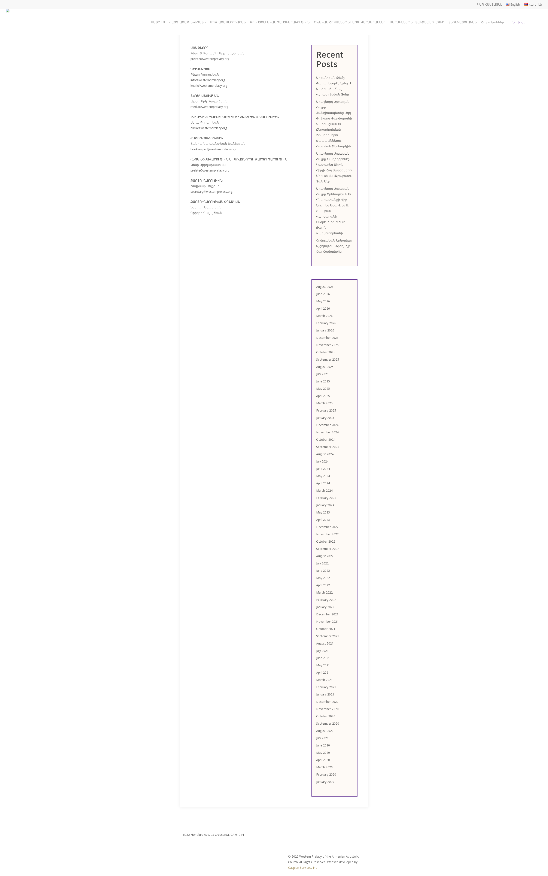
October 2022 (325, 541)
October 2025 (325, 352)
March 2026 (324, 316)
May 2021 (323, 665)
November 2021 (327, 621)
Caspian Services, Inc (302, 868)
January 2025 (325, 418)
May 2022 (323, 578)
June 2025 (323, 381)
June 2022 (323, 571)
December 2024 (327, 425)
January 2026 (325, 330)
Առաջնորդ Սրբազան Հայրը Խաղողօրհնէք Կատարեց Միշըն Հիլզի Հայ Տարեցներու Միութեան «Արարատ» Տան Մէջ (334, 167)
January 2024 (325, 505)
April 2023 (323, 520)
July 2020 (322, 738)
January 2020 (325, 782)
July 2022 (322, 563)
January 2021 (325, 694)
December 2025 (327, 338)
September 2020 (327, 723)
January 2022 (325, 607)
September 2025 (327, 359)
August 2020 (325, 731)
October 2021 (325, 629)
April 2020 (323, 760)
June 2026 (323, 294)
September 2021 (327, 636)
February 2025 (326, 410)
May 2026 (323, 301)
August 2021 (325, 643)
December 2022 (327, 527)
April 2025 (323, 396)
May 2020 (323, 753)
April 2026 (323, 308)
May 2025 (323, 389)
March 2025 (324, 403)
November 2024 (327, 432)
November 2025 (327, 345)
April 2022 (323, 585)
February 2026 (326, 323)
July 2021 (322, 651)
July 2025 (322, 374)
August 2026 (325, 287)
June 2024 (323, 469)
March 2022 (324, 592)
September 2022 (327, 549)
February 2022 (326, 600)
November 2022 (327, 534)
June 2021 (323, 658)
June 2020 (323, 745)
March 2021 (324, 680)
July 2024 (322, 461)
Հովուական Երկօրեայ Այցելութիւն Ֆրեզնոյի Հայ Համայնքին (334, 246)
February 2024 (326, 498)
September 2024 (327, 447)
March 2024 (324, 490)
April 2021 (323, 672)
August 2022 (325, 556)
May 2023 (323, 512)
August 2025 (325, 367)
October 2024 (325, 439)
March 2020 (324, 767)
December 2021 (327, 614)
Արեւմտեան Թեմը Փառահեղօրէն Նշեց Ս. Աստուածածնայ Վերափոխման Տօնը (333, 86)
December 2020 (327, 702)
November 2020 (327, 709)
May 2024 (323, 476)
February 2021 (326, 687)
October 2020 (325, 716)
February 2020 (326, 774)
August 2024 (325, 454)
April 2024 (323, 483)
